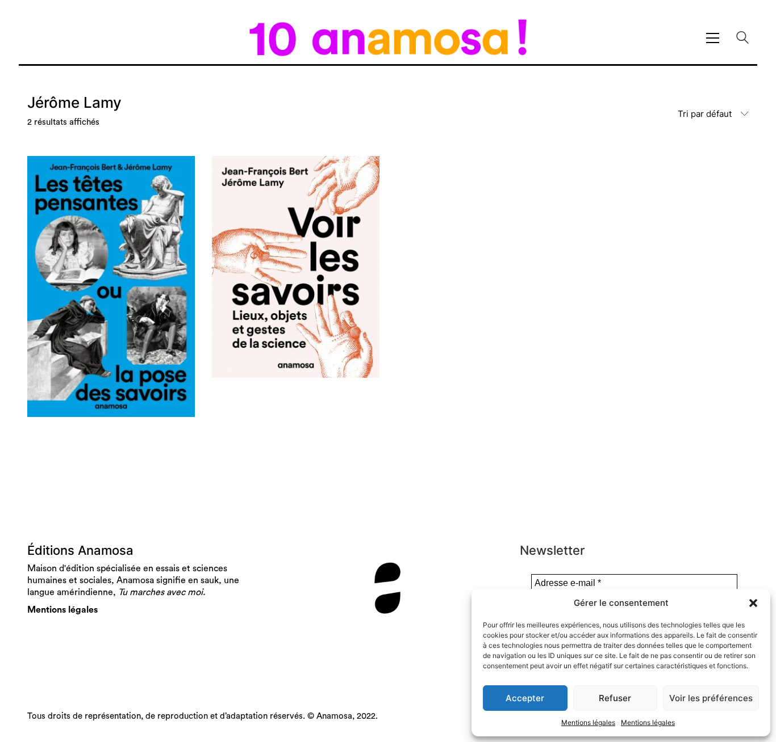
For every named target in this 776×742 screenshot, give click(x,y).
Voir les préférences (711, 698)
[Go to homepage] (388, 37)
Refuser (615, 698)
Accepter (525, 698)
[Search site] (742, 39)
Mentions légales (588, 722)
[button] (753, 603)
